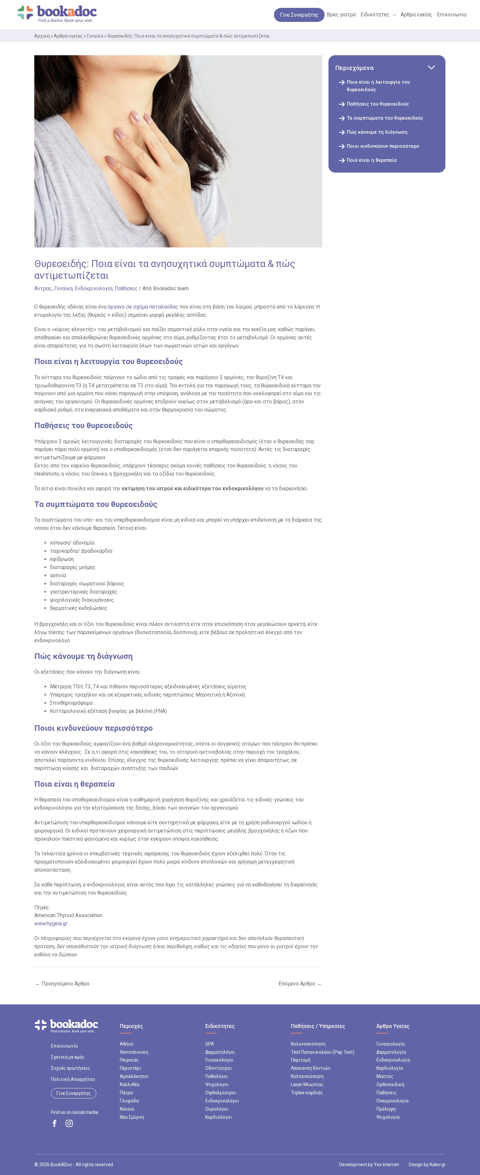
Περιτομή (301, 1060)
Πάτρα (126, 1092)
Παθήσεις (126, 288)
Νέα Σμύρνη (132, 1117)
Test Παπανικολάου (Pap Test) (322, 1052)
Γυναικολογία (390, 1044)
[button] (393, 14)
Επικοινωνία (64, 1046)
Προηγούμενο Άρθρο (62, 984)
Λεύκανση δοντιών (310, 1068)
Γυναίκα (95, 36)
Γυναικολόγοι (219, 1060)
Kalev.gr (438, 1164)
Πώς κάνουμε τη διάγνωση (377, 132)
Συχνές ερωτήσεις (70, 1068)
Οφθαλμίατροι (220, 1092)
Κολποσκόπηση (307, 1076)
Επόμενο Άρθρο (300, 984)
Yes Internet (386, 1164)
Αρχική (42, 36)
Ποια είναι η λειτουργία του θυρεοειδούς (378, 85)
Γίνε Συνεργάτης (73, 1093)
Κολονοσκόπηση (308, 1044)
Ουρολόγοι (216, 1109)
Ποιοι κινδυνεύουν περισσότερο (383, 146)
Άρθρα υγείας (68, 36)
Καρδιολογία (389, 1068)
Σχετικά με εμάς (68, 1057)
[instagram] (69, 1123)
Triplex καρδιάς (307, 1092)
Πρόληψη (386, 1109)
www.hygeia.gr (50, 923)
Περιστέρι (130, 1068)
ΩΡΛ (209, 1044)
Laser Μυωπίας (307, 1084)
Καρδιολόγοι (218, 1117)
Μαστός (384, 1076)
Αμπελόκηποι (134, 1076)
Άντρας (43, 288)
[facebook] (54, 1123)
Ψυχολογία (388, 1117)
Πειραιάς (129, 1060)
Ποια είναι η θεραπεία (372, 160)
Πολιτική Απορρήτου (73, 1079)
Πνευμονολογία (392, 1100)
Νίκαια (127, 1109)
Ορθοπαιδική (390, 1084)
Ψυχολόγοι (217, 1084)
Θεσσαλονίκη (134, 1052)
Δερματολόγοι (220, 1052)
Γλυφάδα (129, 1100)
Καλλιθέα (129, 1084)
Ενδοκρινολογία (93, 288)
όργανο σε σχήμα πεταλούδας (143, 307)
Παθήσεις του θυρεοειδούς (378, 104)
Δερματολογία (391, 1052)
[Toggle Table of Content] (431, 68)
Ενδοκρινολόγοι (222, 1100)
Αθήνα (126, 1044)
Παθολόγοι (216, 1076)
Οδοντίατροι (218, 1068)
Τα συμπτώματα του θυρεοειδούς (385, 118)
